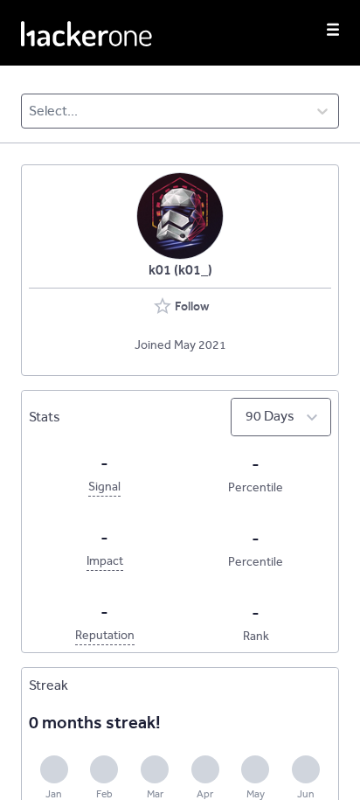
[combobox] (30, 111)
